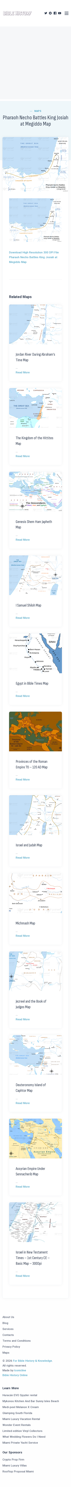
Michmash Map (25, 923)
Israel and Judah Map (29, 845)
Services (8, 1329)
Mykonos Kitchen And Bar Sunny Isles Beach (30, 1401)
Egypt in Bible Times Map (32, 683)
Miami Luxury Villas (14, 1465)
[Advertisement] (35, 63)
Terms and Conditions (16, 1340)
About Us (8, 1317)
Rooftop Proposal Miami (18, 1471)
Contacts (8, 1335)
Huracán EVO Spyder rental (19, 1395)
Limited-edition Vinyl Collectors (22, 1431)
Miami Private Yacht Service (20, 1442)
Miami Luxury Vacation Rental (21, 1419)
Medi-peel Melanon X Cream (20, 1407)
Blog (5, 1323)
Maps (37, 111)
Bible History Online (15, 1375)
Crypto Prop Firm (13, 1459)
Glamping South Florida (17, 1413)
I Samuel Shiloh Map (28, 605)
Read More (23, 372)
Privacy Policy (11, 1346)
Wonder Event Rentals (16, 1425)
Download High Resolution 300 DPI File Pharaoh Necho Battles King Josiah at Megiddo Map (34, 257)
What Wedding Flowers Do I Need (23, 1436)
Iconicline (20, 1370)
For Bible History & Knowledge (32, 1360)
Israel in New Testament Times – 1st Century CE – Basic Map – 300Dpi (33, 1258)
